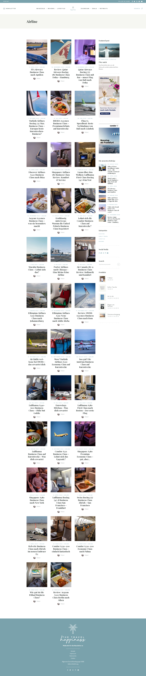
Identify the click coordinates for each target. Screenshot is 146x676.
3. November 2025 (82, 67)
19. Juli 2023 (58, 402)
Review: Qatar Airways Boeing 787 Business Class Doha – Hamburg (61, 73)
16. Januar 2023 (33, 449)
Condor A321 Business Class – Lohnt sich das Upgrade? (61, 455)
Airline (42, 67)
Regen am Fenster (111, 305)
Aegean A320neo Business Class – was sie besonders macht (37, 222)
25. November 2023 (58, 310)
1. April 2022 (33, 543)
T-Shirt (110, 278)
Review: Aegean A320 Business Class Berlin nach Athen (61, 596)
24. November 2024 (33, 215)
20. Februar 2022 (57, 590)
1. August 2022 (34, 495)
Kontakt (6, 1)
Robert (38, 78)
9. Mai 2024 (57, 264)
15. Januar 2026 (113, 195)
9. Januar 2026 (112, 204)
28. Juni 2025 (82, 118)
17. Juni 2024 (82, 215)
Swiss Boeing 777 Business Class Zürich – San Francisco (85, 501)
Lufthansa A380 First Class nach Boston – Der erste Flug (85, 409)
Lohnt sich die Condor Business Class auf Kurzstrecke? (85, 222)
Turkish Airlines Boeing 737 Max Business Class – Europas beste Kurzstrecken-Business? (37, 127)
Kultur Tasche (112, 287)
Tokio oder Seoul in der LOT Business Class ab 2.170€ (113, 209)
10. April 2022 (57, 495)
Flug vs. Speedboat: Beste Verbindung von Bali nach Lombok (85, 124)
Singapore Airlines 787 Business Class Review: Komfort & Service (61, 176)
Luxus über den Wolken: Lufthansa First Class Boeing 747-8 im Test (85, 176)
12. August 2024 (57, 215)
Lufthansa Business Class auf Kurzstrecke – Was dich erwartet (37, 455)
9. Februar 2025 (82, 169)
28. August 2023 (81, 356)
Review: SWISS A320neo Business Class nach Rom (85, 316)
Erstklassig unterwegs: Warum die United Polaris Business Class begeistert (61, 223)
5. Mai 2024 (81, 264)
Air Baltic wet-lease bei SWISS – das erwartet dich (36, 362)
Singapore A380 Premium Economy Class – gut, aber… (85, 455)
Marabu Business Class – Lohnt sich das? (37, 269)
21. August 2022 (82, 449)
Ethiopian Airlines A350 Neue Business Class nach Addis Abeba (61, 317)
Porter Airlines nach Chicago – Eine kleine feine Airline (61, 271)
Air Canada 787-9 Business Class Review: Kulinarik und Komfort (85, 271)
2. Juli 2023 (82, 402)
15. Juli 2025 (58, 118)
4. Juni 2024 (34, 264)
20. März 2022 (57, 543)
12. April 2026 (33, 67)
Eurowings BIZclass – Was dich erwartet (61, 408)
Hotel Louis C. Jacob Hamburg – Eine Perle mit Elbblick (113, 181)
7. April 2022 (81, 495)
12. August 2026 (113, 164)
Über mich (103, 62)
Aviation (102, 233)
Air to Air (111, 296)
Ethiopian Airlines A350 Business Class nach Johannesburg (37, 317)
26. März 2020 (103, 59)
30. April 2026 (112, 176)
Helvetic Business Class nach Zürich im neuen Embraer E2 (37, 550)
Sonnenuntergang (114, 314)
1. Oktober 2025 (33, 118)
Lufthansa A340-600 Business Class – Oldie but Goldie (37, 409)
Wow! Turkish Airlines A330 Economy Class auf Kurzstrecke (61, 363)
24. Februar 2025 (57, 169)
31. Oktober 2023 (82, 310)
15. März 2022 (33, 590)
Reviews (101, 241)
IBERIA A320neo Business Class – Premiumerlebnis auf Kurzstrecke (60, 124)
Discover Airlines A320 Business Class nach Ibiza (37, 175)
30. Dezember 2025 (58, 67)
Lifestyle (113, 59)
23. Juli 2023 (33, 402)
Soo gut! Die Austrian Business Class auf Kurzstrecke (85, 363)
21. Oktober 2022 (57, 449)
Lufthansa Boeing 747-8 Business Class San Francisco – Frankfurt (60, 502)
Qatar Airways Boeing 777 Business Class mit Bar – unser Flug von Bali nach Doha (85, 76)
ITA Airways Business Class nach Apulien (37, 72)
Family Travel (103, 236)
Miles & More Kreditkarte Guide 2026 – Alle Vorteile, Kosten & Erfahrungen (113, 170)
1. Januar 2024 (33, 310)
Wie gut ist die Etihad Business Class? (37, 595)
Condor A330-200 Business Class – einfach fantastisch (61, 549)
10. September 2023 (57, 356)
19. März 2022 (81, 543)
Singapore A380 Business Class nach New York (36, 500)
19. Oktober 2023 (33, 356)
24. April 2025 (33, 169)
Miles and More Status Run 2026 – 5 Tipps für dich (113, 199)
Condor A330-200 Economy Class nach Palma (85, 549)
